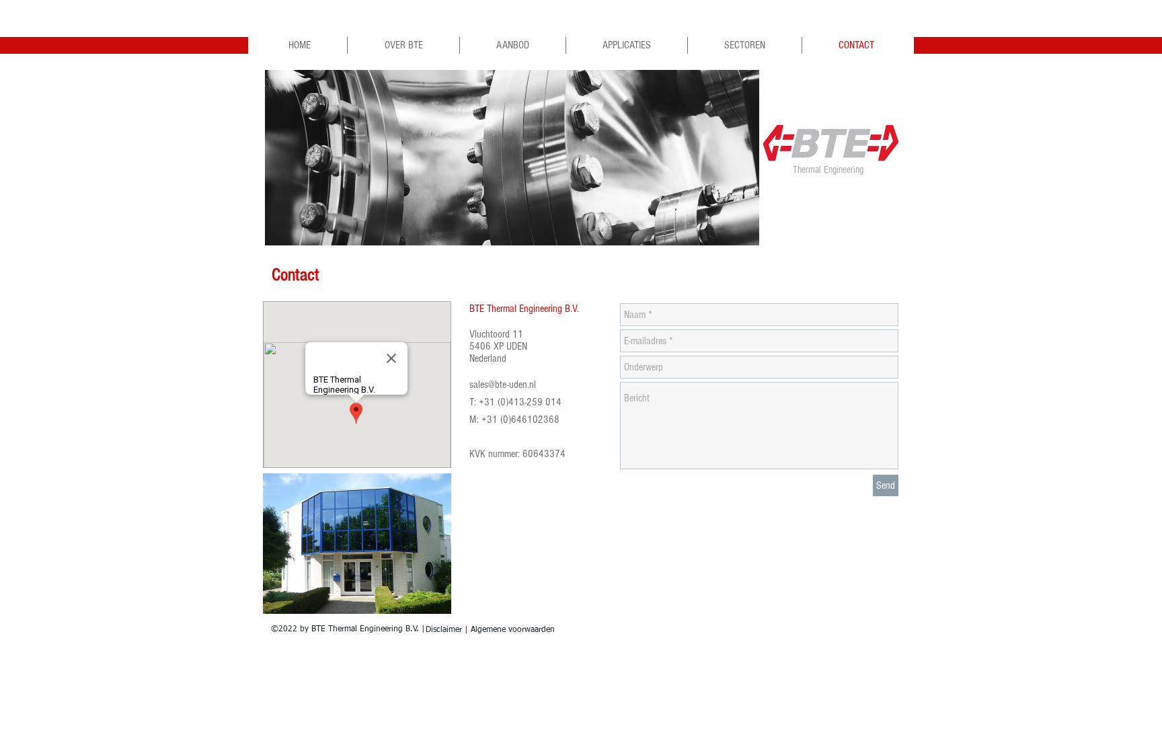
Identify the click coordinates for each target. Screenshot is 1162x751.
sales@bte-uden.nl (502, 385)
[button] (512, 157)
